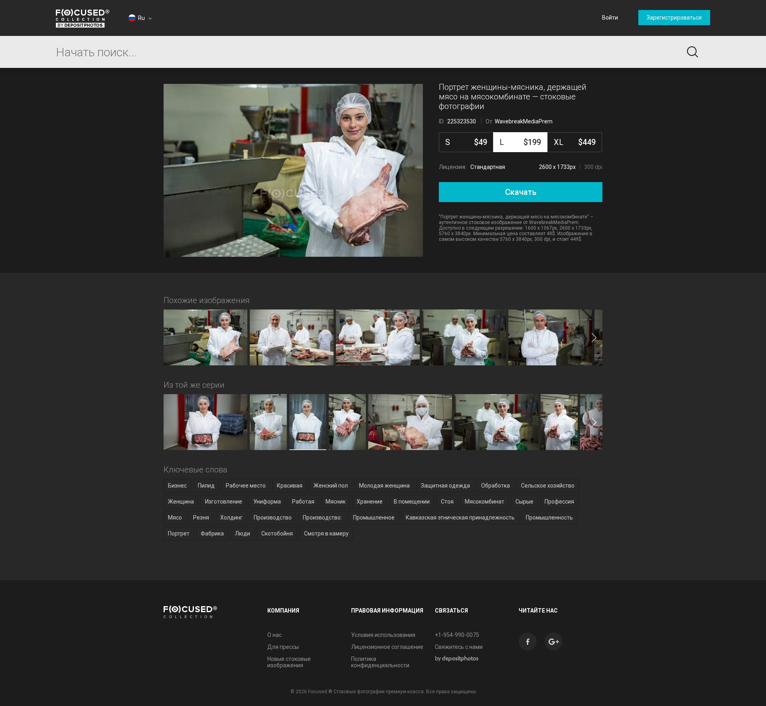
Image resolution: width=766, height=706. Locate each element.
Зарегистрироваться (674, 17)
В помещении (412, 501)
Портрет (179, 533)
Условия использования (383, 635)
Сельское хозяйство (547, 485)
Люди (242, 533)
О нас (274, 635)
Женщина (181, 501)
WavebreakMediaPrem (524, 121)
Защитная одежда (445, 485)
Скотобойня (277, 533)
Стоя (447, 501)
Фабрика (212, 533)
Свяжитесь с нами (459, 647)
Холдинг (231, 517)
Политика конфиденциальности (380, 662)
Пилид (206, 485)
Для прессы (283, 647)
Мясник (335, 501)
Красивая (289, 485)
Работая (303, 501)
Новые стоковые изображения (289, 662)
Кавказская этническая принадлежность (460, 517)
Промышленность (549, 517)
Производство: (322, 517)
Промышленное (374, 517)
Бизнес (177, 485)
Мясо (175, 517)
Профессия (559, 501)
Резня (201, 517)
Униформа (267, 501)
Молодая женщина (384, 485)
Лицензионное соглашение (387, 647)
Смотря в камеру (326, 533)
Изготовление (223, 501)
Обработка (495, 485)
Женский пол (331, 485)
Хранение (370, 501)
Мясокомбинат (484, 501)
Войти (610, 17)
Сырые (524, 501)
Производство (273, 517)
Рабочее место (246, 485)
